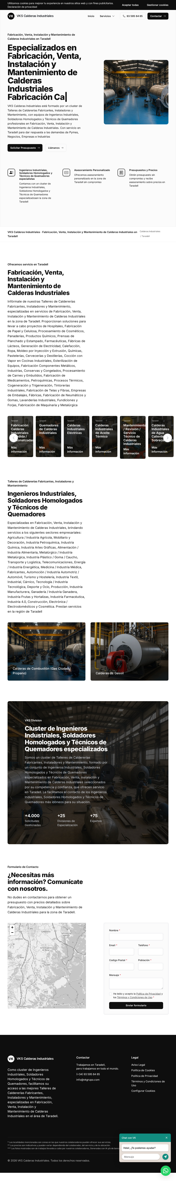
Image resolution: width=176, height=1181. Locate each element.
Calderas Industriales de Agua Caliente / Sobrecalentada (163, 441)
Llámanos (54, 156)
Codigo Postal (118, 968)
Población (144, 968)
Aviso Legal (138, 1073)
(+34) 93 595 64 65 (88, 1082)
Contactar (156, 16)
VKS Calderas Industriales (34, 16)
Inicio (91, 16)
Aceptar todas (130, 4)
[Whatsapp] (166, 1171)
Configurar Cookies (143, 1099)
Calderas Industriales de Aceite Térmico (104, 439)
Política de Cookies (143, 1078)
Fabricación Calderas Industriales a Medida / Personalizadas (22, 441)
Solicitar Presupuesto (23, 156)
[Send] (165, 1157)
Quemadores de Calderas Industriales (48, 437)
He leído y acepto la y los (138, 1003)
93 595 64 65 (135, 16)
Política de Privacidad (148, 1001)
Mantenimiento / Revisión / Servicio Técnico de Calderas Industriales (134, 443)
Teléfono (144, 953)
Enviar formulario (136, 1013)
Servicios (105, 16)
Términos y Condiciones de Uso (134, 1005)
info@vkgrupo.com (88, 1088)
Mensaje (115, 983)
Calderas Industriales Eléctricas (76, 437)
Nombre (114, 938)
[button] (167, 446)
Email (113, 953)
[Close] (166, 1138)
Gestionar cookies (157, 4)
